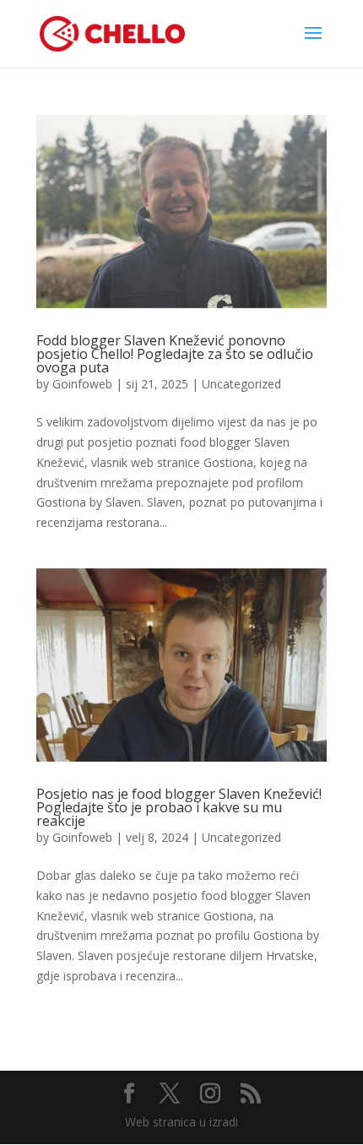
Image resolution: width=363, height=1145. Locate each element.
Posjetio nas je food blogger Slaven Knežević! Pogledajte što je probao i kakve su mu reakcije (179, 807)
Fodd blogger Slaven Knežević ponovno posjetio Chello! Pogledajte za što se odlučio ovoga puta (174, 354)
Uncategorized (241, 384)
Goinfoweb (82, 384)
